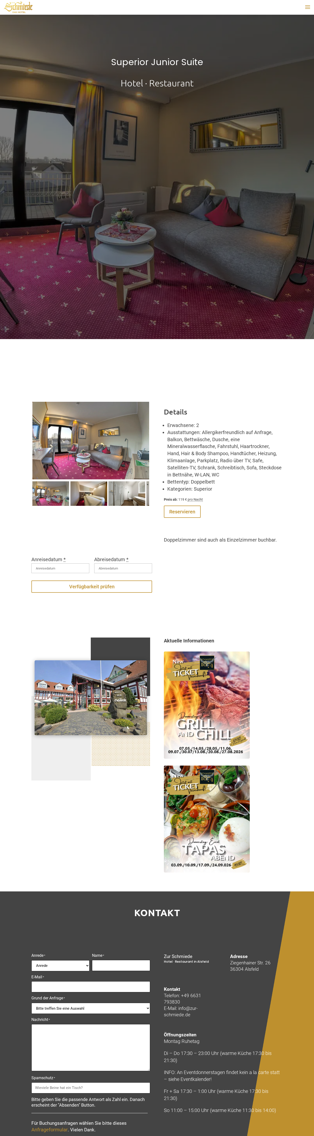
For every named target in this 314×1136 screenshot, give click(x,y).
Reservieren (182, 512)
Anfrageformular (49, 1130)
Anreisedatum (48, 559)
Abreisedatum (111, 559)
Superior (203, 489)
